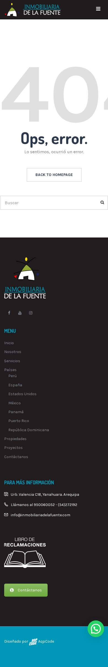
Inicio (9, 343)
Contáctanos (16, 456)
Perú (12, 376)
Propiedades (15, 438)
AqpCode (45, 641)
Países (10, 369)
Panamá (16, 412)
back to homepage (54, 174)
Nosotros (12, 351)
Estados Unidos (22, 394)
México (14, 403)
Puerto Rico (18, 420)
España (15, 385)
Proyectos (13, 447)
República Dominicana (28, 430)
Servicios (12, 361)
